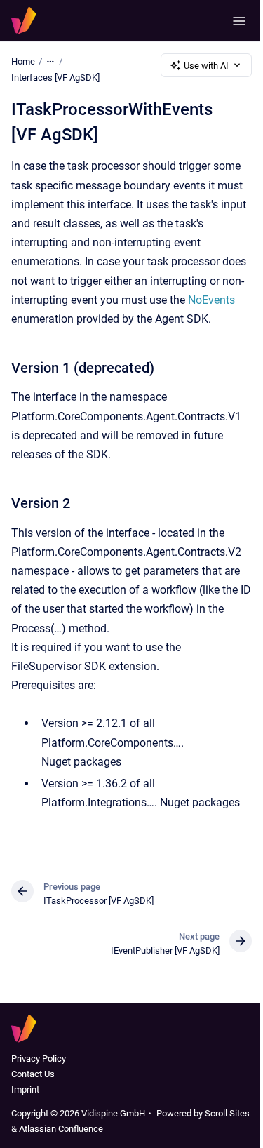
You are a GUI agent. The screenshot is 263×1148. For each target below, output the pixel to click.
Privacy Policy (38, 1058)
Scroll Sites (227, 1113)
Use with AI (206, 65)
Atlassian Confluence (61, 1128)
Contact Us (33, 1074)
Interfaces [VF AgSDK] (55, 77)
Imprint (25, 1089)
